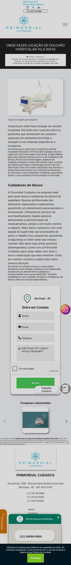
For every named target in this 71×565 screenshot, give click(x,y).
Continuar (36, 558)
